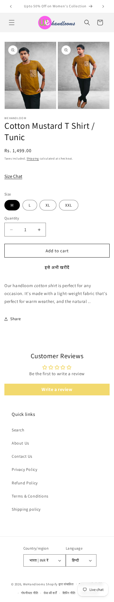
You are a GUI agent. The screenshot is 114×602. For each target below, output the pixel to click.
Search (18, 430)
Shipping (33, 158)
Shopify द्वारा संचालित (60, 584)
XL (48, 205)
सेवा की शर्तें (50, 593)
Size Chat (13, 176)
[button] (11, 22)
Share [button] (15, 318)
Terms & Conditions (30, 496)
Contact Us (22, 456)
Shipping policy (26, 509)
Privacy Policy (24, 469)
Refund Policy (25, 483)
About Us (20, 443)
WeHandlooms (34, 584)
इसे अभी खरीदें (57, 267)
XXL (68, 205)
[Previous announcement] (10, 6)
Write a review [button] (57, 389)
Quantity (11, 218)
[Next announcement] (103, 6)
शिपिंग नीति (69, 593)
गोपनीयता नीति (29, 593)
